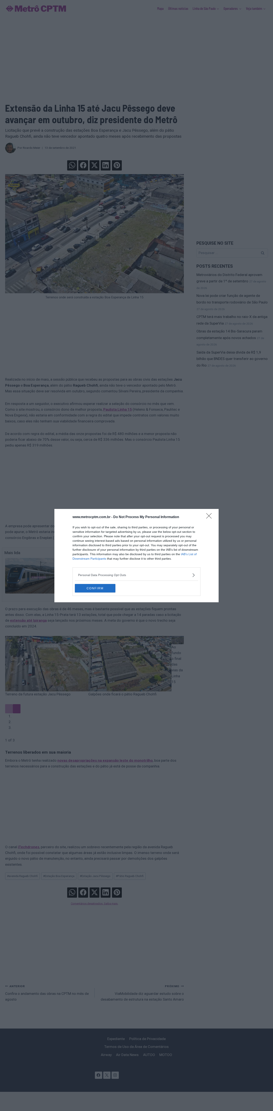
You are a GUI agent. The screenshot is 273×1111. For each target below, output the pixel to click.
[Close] (210, 517)
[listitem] (136, 575)
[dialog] (136, 555)
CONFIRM (95, 588)
